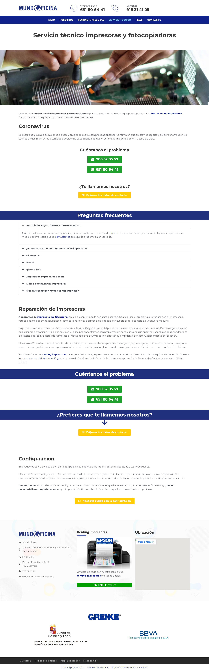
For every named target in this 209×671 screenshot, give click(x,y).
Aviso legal (25, 661)
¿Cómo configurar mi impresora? (46, 283)
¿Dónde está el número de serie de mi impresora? (56, 248)
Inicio (51, 20)
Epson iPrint (33, 269)
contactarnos (62, 236)
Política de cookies (70, 661)
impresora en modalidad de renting (38, 358)
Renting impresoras (91, 20)
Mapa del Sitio (90, 661)
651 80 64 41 (93, 9)
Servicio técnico (120, 20)
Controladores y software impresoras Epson (53, 225)
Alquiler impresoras (97, 667)
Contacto (154, 20)
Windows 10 (33, 255)
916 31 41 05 (137, 9)
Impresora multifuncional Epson (129, 667)
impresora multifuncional (166, 113)
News (139, 20)
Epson (113, 233)
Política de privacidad (46, 661)
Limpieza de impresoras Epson (45, 276)
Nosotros (66, 20)
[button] (104, 225)
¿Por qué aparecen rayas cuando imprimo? (52, 290)
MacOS (30, 262)
